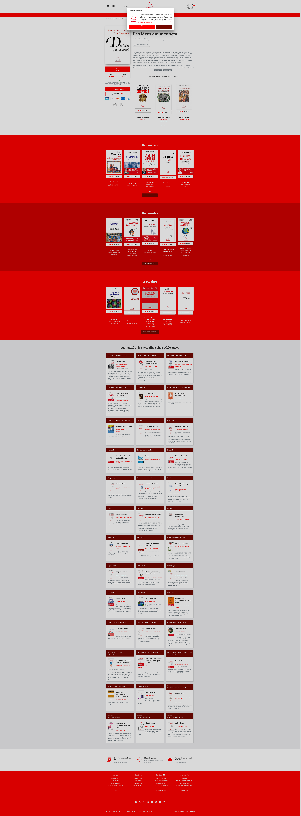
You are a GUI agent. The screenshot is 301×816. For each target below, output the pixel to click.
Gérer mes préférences (164, 27)
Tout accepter (135, 27)
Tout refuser (148, 27)
